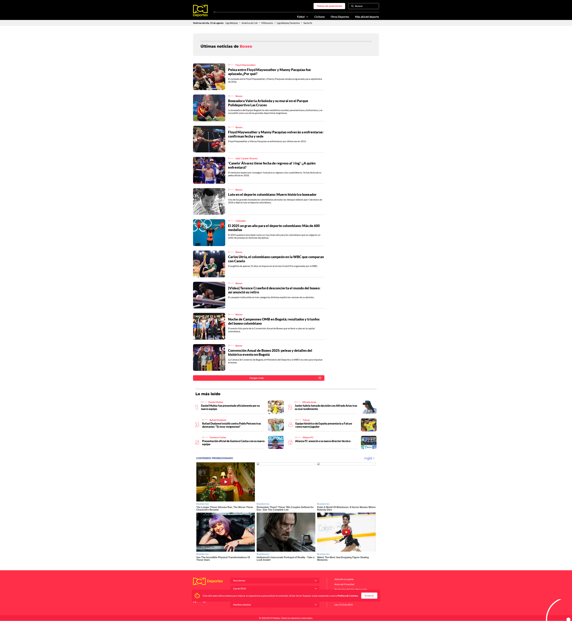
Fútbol (301, 16)
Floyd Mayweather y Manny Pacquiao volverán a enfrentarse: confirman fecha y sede (275, 134)
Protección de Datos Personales (350, 589)
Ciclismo (319, 16)
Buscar (359, 6)
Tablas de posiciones (329, 6)
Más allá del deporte (367, 16)
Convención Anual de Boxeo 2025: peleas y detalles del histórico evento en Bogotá (270, 352)
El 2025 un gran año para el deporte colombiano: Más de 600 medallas (274, 228)
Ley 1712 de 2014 (343, 604)
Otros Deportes (340, 16)
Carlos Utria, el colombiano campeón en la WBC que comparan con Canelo (276, 259)
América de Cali (250, 22)
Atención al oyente (344, 579)
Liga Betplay (231, 22)
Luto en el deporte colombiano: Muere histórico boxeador (272, 194)
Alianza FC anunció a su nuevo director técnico (322, 441)
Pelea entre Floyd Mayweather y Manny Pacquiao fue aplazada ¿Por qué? (269, 72)
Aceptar (369, 595)
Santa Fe (307, 22)
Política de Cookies (348, 595)
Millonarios (267, 22)
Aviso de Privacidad (344, 584)
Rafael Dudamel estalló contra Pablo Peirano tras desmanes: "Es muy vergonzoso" (231, 425)
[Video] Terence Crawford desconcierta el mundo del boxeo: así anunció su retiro (274, 290)
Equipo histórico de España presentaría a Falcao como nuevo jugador (323, 425)
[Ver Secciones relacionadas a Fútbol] (307, 17)
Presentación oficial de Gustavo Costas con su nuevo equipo (233, 442)
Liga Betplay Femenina (288, 22)
